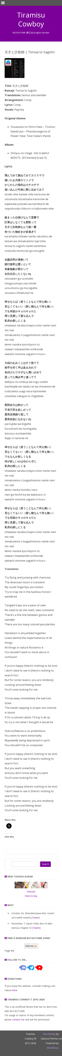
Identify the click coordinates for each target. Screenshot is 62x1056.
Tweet (35, 917)
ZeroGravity (49, 1033)
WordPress (53, 1047)
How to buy (31, 895)
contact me (18, 1019)
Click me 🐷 (31, 945)
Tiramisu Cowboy (31, 19)
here (14, 990)
